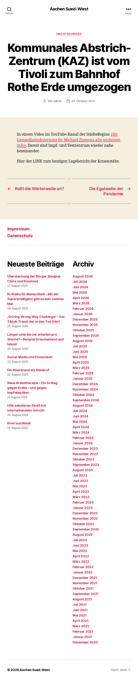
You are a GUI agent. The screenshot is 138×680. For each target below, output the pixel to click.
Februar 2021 (83, 631)
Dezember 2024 (85, 384)
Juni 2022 (80, 545)
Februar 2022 (83, 567)
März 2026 (81, 303)
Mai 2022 (80, 551)
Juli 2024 (80, 411)
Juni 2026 (80, 287)
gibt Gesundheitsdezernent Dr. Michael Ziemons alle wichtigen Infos (68, 140)
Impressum (18, 228)
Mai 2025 (80, 357)
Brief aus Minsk (19, 423)
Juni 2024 (80, 416)
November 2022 (85, 518)
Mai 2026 (80, 292)
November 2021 (85, 583)
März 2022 (81, 561)
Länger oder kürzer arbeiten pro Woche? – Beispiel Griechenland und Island (35, 339)
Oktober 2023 (83, 459)
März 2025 (81, 368)
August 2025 (83, 341)
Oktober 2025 (83, 330)
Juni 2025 (80, 352)
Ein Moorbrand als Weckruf (28, 370)
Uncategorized (69, 34)
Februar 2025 (83, 373)
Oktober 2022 (83, 524)
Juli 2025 (80, 346)
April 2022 (81, 556)
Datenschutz (20, 235)
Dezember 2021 (85, 578)
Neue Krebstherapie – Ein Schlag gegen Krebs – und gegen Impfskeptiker (32, 387)
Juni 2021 (80, 610)
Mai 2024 (80, 421)
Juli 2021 (80, 604)
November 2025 (85, 325)
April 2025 (81, 362)
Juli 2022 (80, 540)
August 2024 (83, 405)
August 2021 (82, 599)
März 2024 (81, 432)
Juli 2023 (80, 475)
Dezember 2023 (85, 448)
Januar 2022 (82, 572)
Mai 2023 (80, 486)
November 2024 (85, 389)
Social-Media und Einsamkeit (29, 357)
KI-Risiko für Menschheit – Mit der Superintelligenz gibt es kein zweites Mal (35, 299)
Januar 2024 (83, 443)
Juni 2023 (80, 481)
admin (57, 101)
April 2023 (81, 491)
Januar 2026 (83, 314)
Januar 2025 (83, 378)
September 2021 (85, 594)
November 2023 (85, 454)
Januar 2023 (83, 508)
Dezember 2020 (85, 642)
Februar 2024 (83, 438)
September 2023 (86, 465)
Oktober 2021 (83, 588)
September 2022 (86, 529)
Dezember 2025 (85, 319)
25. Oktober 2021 (83, 101)
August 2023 (83, 470)
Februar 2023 (83, 502)
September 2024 (86, 400)
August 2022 (83, 535)
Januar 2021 (82, 637)
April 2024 (81, 427)
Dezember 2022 (85, 513)
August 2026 (83, 276)
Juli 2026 (80, 282)
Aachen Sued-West (69, 9)
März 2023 (81, 497)
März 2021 (81, 626)
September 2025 (86, 335)
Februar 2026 (83, 308)
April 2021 (80, 621)
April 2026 (81, 298)
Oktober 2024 (83, 395)
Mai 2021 (80, 615)
